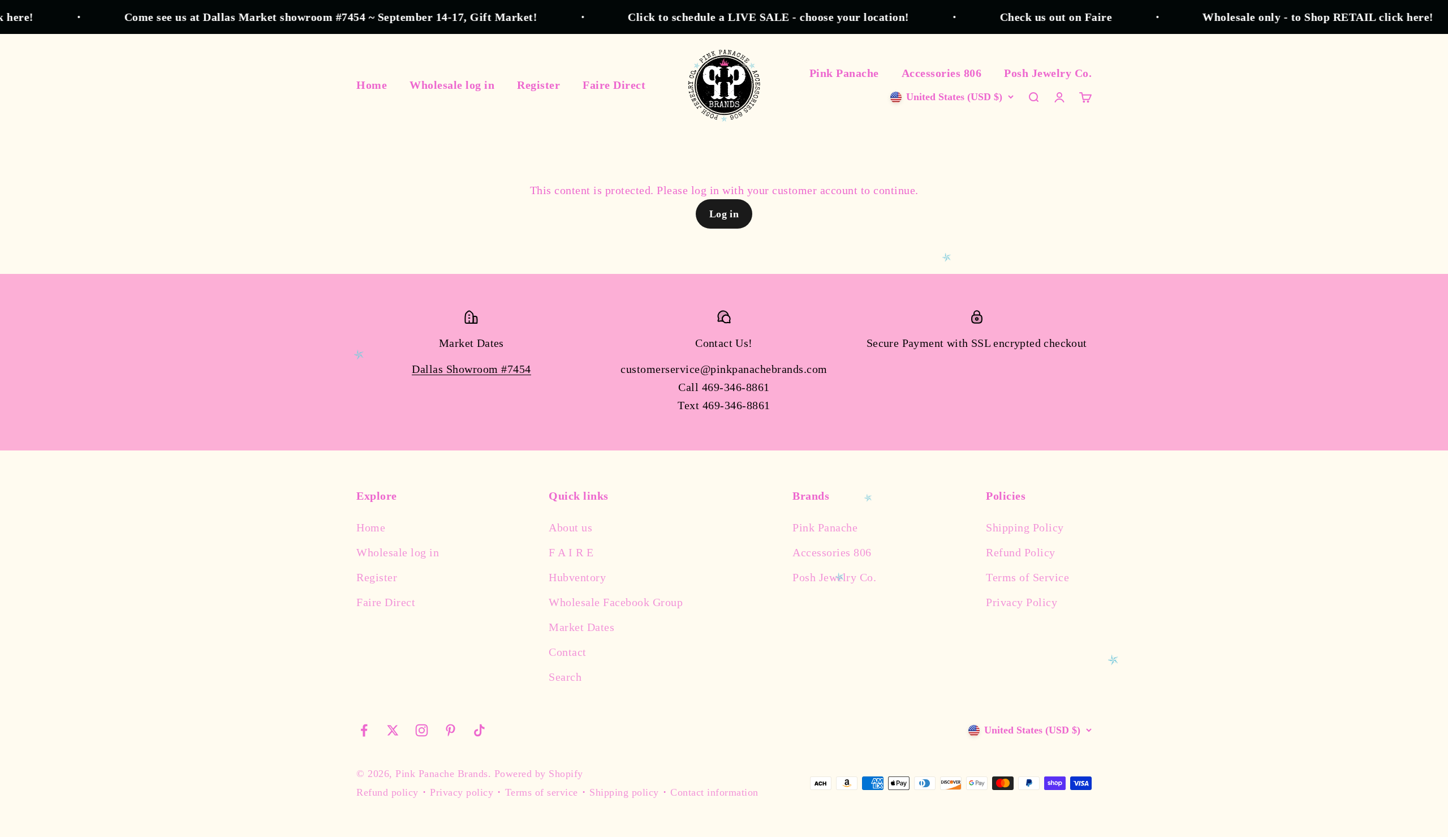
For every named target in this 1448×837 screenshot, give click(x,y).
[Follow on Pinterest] (450, 730)
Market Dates (581, 627)
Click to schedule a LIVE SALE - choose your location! (740, 17)
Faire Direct (614, 85)
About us (570, 527)
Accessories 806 (942, 73)
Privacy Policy (1021, 602)
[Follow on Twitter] (392, 730)
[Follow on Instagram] (421, 730)
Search (565, 677)
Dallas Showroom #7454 (471, 369)
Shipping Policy (1025, 527)
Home (371, 85)
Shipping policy (624, 792)
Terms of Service (1027, 577)
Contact (568, 652)
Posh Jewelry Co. (1048, 73)
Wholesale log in (452, 85)
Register (538, 85)
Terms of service (541, 792)
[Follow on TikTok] (479, 730)
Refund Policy (1020, 552)
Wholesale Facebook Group (616, 602)
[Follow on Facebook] (364, 730)
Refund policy (387, 792)
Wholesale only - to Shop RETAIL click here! (1289, 17)
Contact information (714, 792)
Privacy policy (461, 792)
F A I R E (571, 552)
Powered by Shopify (538, 773)
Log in (724, 214)
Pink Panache (844, 73)
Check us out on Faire (1027, 17)
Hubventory (577, 577)
